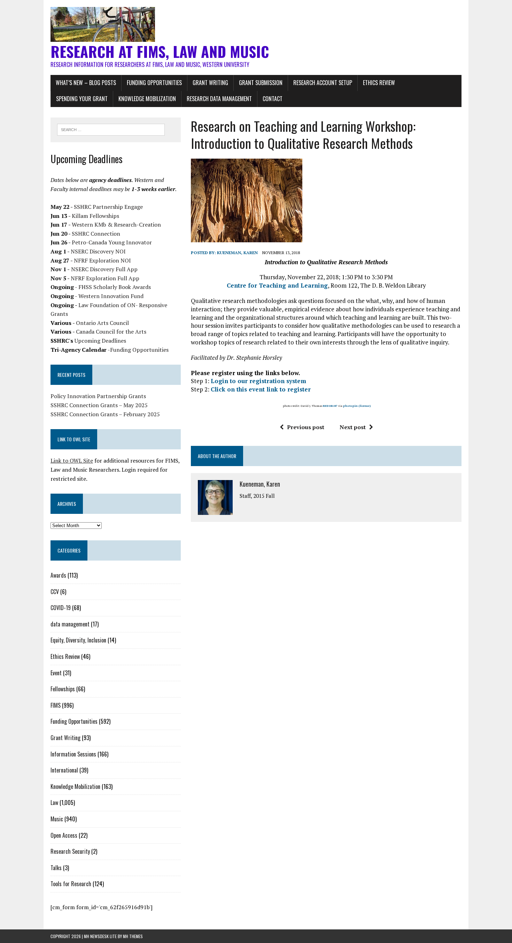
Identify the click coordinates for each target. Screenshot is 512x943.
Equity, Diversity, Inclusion (78, 640)
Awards (58, 575)
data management (70, 624)
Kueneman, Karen (237, 252)
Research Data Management (219, 98)
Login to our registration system (258, 381)
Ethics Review (379, 82)
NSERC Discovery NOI (98, 251)
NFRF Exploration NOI (102, 260)
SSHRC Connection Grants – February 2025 (105, 414)
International (64, 770)
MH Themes (133, 936)
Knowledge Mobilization (147, 98)
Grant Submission (260, 82)
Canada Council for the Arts (111, 331)
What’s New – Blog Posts (86, 82)
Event (56, 673)
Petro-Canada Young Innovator (112, 242)
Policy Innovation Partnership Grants (98, 396)
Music (57, 819)
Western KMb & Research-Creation (116, 224)
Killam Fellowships (95, 216)
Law (54, 802)
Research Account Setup (322, 82)
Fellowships (63, 689)
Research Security (70, 851)
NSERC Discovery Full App (104, 269)
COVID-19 (61, 607)
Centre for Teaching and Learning (277, 285)
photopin (350, 406)
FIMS (56, 705)
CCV (55, 591)
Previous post (305, 427)
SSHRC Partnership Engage (108, 207)
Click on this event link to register (261, 389)
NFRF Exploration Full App (105, 278)
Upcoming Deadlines (100, 340)
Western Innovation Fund (110, 296)
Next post (353, 427)
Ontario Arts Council (102, 323)
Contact (272, 98)
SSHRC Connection (96, 233)
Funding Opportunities (154, 82)
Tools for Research (71, 884)
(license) (364, 406)
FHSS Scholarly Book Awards (114, 287)
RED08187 (330, 406)
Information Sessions (73, 754)
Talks (56, 868)
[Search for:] (111, 129)
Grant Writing (210, 82)
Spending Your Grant (82, 98)
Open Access (64, 835)
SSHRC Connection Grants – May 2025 (99, 405)
